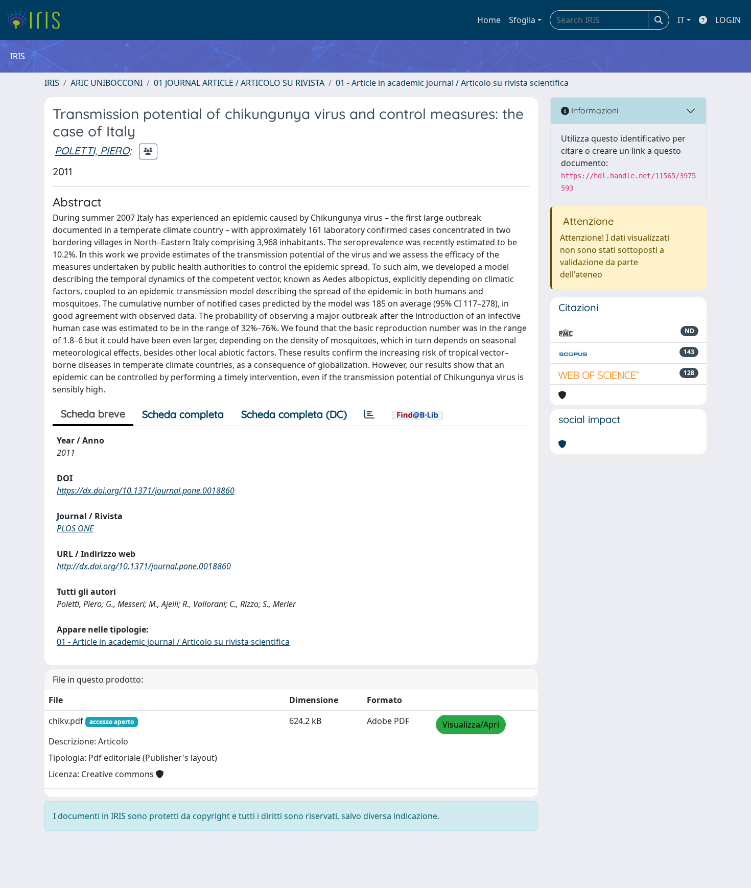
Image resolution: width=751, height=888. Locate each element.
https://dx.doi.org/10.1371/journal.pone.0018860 (145, 490)
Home (489, 20)
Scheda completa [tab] (183, 414)
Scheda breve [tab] (93, 413)
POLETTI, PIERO (92, 150)
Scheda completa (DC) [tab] (294, 414)
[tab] (369, 414)
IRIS (51, 82)
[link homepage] (37, 20)
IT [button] (681, 20)
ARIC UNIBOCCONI (107, 82)
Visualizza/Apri (470, 724)
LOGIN (728, 20)
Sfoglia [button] (522, 20)
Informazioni (593, 110)
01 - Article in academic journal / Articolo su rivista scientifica (452, 82)
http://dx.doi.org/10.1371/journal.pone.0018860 (144, 566)
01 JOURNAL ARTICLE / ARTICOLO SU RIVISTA (239, 82)
